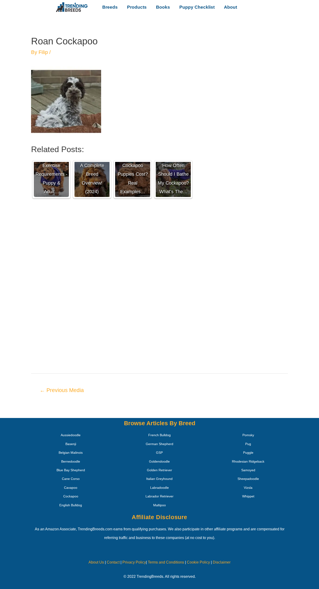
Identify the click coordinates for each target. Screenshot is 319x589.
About (230, 7)
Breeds (110, 7)
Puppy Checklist (197, 7)
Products (137, 7)
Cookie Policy (198, 562)
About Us (96, 562)
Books (163, 7)
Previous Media (62, 390)
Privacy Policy (134, 562)
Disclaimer (221, 562)
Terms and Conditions (166, 562)
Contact (113, 562)
